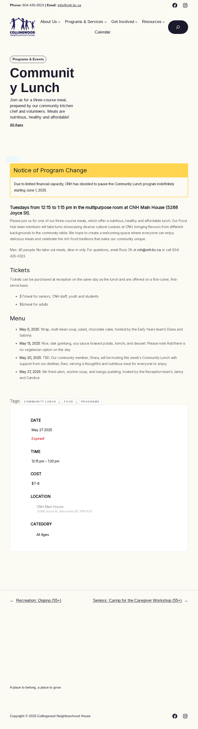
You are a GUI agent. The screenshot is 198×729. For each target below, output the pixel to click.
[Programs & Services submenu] (105, 22)
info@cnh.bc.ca (69, 5)
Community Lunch (40, 401)
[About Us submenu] (59, 22)
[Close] (13, 159)
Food (68, 401)
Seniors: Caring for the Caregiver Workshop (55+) (137, 600)
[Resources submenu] (164, 22)
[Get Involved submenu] (136, 22)
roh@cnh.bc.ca (149, 250)
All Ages (16, 125)
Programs (90, 401)
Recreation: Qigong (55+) (38, 600)
